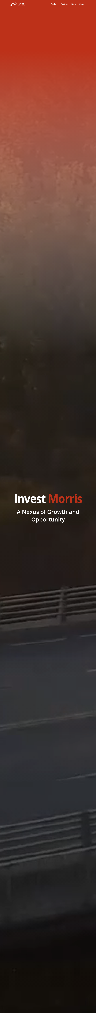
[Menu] (48, 4)
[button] (54, 4)
